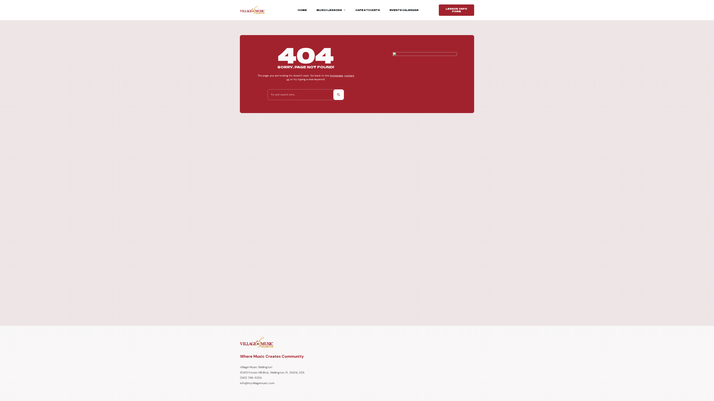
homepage (336, 75)
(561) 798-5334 (251, 378)
